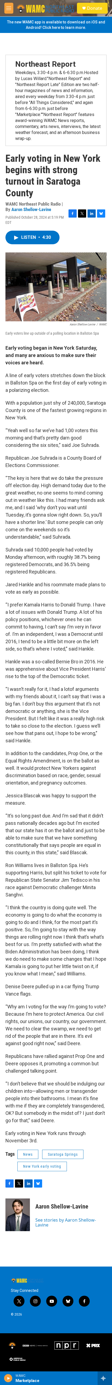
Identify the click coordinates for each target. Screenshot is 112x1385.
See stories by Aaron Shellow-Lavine (65, 1222)
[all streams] (105, 1378)
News (28, 1154)
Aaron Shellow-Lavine (31, 209)
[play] (8, 1378)
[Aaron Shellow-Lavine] (17, 1214)
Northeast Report (45, 64)
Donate (94, 8)
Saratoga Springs (63, 1154)
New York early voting (42, 1166)
